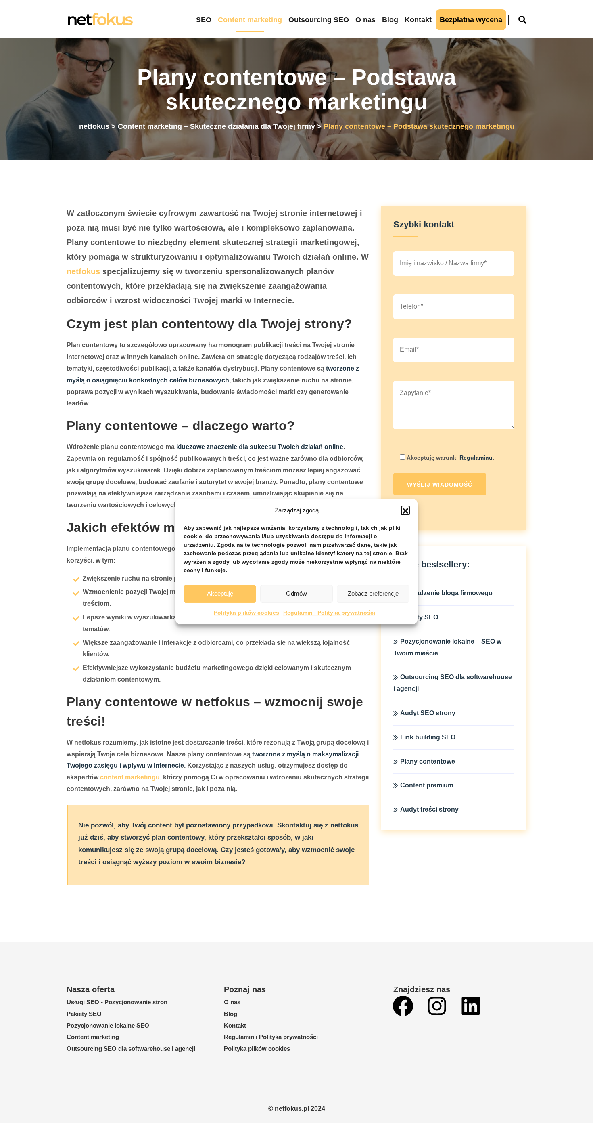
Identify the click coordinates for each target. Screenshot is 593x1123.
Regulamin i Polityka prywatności (329, 612)
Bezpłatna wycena (471, 20)
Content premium (426, 785)
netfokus (83, 271)
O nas (365, 20)
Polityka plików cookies (246, 612)
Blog (390, 20)
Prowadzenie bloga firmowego (446, 593)
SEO (203, 20)
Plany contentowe (427, 761)
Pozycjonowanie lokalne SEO (108, 1025)
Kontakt (418, 20)
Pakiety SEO (84, 1013)
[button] (405, 510)
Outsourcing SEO (318, 20)
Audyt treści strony (429, 809)
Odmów (296, 593)
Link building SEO (427, 737)
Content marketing (250, 20)
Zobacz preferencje (373, 593)
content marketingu (130, 777)
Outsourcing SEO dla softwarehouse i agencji (131, 1048)
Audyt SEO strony (427, 712)
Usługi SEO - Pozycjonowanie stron (117, 1002)
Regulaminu (476, 457)
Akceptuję (220, 593)
